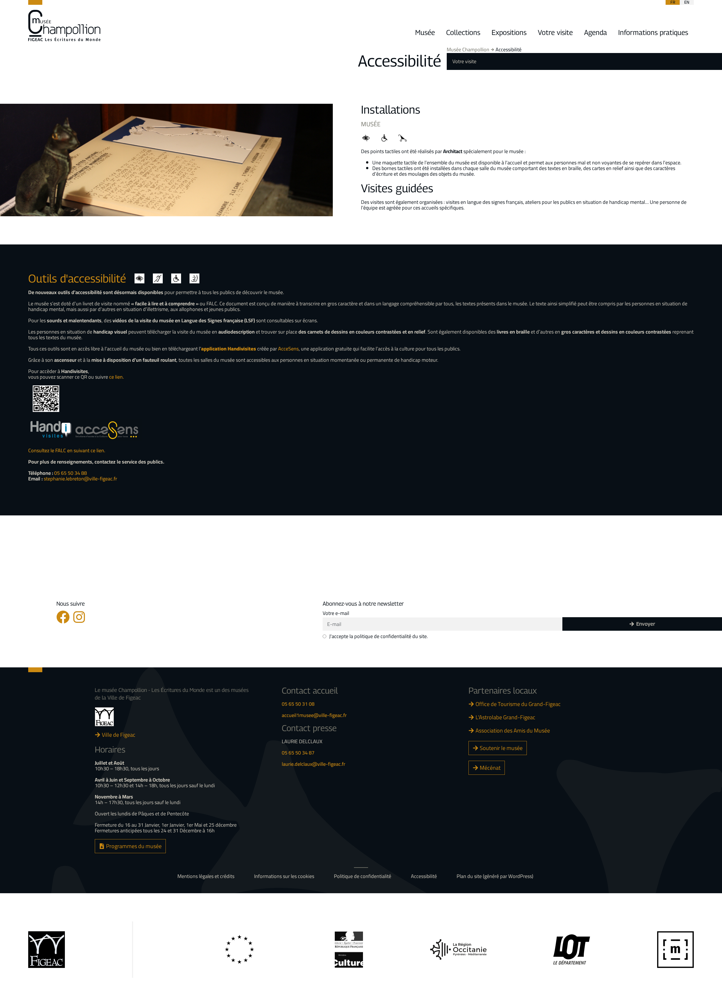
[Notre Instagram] (79, 617)
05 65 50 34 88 (70, 473)
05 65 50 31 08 (298, 704)
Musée (425, 32)
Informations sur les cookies (284, 876)
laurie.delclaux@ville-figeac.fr (313, 764)
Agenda (595, 32)
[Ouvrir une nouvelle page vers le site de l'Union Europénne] (239, 949)
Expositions (509, 32)
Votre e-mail (336, 613)
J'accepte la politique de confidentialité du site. (378, 636)
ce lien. (116, 376)
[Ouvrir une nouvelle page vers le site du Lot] (571, 949)
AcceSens (288, 348)
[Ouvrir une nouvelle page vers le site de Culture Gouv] (349, 950)
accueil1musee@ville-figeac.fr (314, 715)
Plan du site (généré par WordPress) (495, 876)
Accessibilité (424, 876)
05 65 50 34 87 (298, 752)
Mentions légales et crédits (205, 876)
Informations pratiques (653, 32)
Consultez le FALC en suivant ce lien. (66, 450)
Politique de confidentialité (362, 876)
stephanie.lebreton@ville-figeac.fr (80, 478)
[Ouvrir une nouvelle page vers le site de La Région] (458, 949)
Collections (463, 32)
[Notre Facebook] (63, 617)
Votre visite (555, 32)
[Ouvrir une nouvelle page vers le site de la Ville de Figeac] (104, 716)
